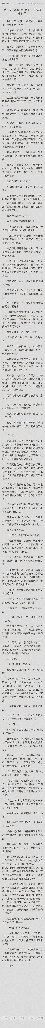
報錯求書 (33, 3)
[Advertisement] (22, 991)
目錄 (22, 1018)
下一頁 (40, 1018)
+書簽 (31, 1018)
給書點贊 (27, 3)
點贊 (13, 1018)
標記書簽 (20, 3)
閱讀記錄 (40, 3)
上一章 (4, 1018)
